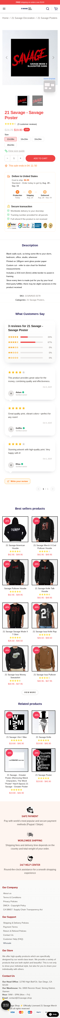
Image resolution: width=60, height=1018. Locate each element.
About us (7, 893)
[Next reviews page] (52, 488)
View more (30, 692)
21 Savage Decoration (23, 18)
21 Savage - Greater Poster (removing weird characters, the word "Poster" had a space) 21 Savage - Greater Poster (16, 781)
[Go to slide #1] (22, 100)
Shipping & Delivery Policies (16, 923)
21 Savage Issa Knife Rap (45, 631)
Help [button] (55, 1014)
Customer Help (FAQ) (13, 939)
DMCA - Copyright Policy (14, 905)
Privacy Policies (10, 901)
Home (5, 18)
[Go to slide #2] (38, 100)
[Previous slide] (7, 58)
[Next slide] (53, 58)
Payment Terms (10, 927)
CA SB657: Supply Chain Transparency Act (23, 909)
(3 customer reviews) (27, 124)
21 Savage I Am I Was (16, 737)
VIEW (15, 539)
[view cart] (56, 8)
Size (7, 134)
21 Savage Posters (47, 18)
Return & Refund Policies (14, 931)
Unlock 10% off (6, 1005)
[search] (47, 8)
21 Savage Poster (43, 775)
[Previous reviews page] (38, 488)
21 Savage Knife (43, 737)
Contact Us (8, 935)
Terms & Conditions (12, 897)
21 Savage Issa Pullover (45, 674)
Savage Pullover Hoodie (15, 588)
